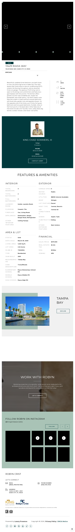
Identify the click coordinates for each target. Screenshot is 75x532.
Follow (52, 426)
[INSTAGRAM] (10, 526)
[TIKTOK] (26, 526)
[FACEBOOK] (6, 526)
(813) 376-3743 (46, 484)
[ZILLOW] (22, 526)
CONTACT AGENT (37, 161)
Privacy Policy (50, 521)
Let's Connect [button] (37, 395)
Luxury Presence (21, 521)
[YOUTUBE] (14, 526)
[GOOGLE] (18, 526)
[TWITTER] (30, 526)
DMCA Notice (63, 521)
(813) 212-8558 (37, 150)
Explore (63, 311)
